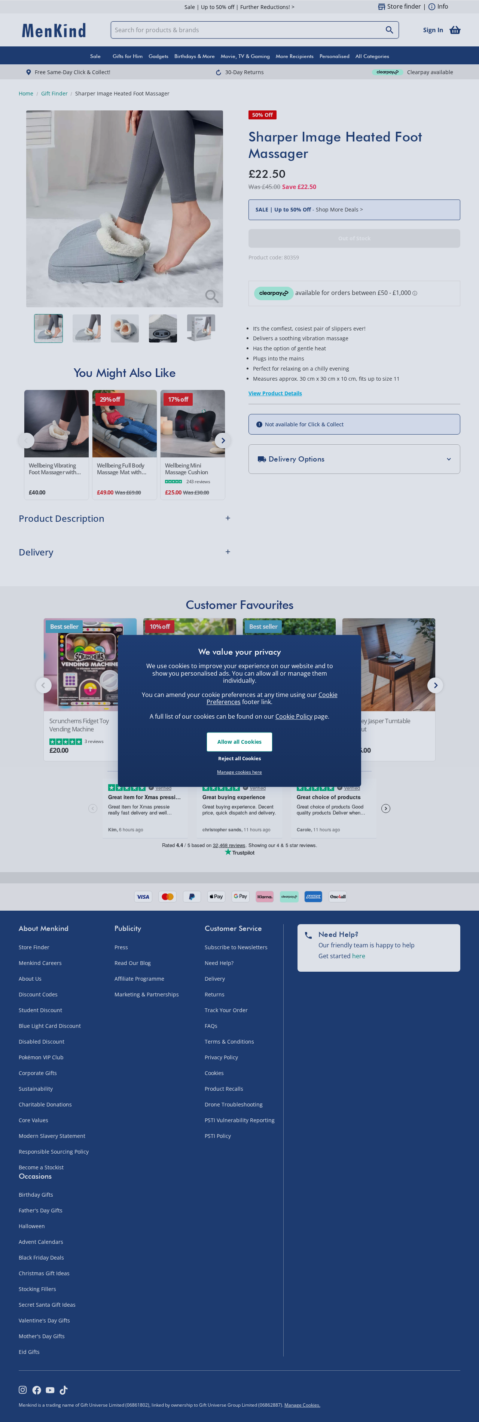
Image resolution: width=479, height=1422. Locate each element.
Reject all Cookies (239, 758)
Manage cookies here (239, 772)
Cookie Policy (293, 716)
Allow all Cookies (239, 741)
